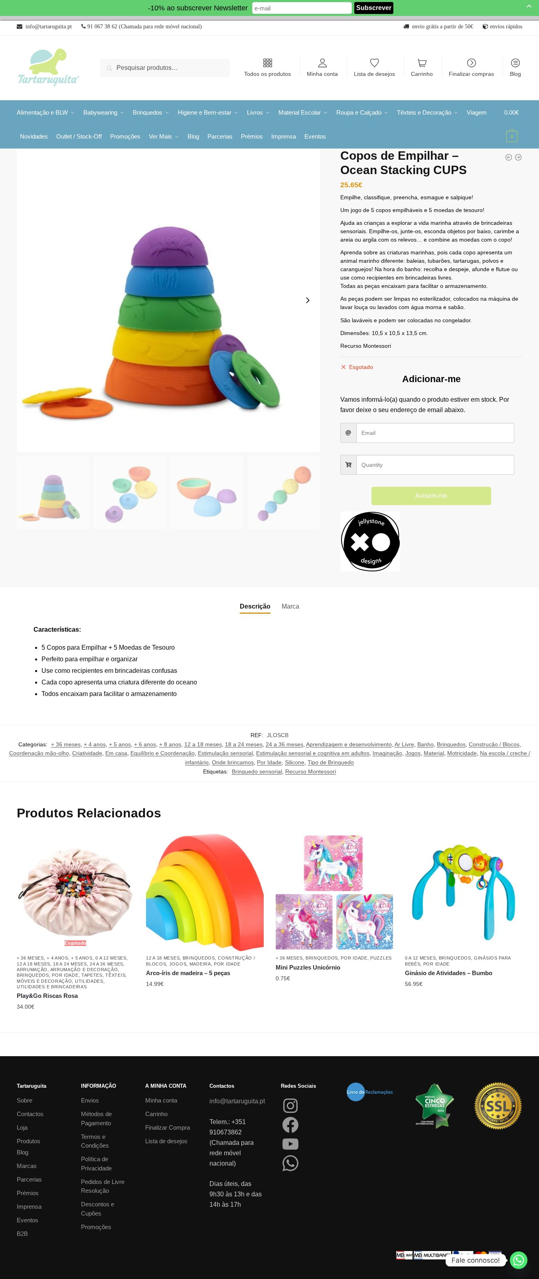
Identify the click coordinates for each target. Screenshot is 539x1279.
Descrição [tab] (255, 606)
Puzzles (381, 958)
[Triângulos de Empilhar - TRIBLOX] (518, 157)
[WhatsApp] (290, 1163)
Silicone (294, 762)
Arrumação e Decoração (84, 969)
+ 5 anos (120, 744)
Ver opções (334, 1023)
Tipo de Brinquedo (331, 762)
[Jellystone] (370, 543)
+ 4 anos (95, 744)
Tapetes (92, 975)
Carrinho (422, 74)
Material (434, 753)
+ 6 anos (145, 744)
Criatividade (87, 753)
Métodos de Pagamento (96, 1118)
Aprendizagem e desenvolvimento (349, 744)
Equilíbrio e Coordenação (162, 753)
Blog (515, 74)
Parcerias (29, 1179)
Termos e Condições (95, 1141)
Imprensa (29, 1206)
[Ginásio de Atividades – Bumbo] (463, 892)
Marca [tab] (290, 606)
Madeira (200, 964)
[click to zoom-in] (168, 300)
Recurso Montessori (310, 771)
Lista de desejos (374, 74)
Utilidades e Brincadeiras (52, 986)
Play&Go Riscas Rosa (47, 995)
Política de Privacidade (96, 1164)
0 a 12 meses (110, 958)
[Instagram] (290, 1105)
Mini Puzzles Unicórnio (308, 967)
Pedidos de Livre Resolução (102, 1186)
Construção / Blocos (494, 744)
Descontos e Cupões (97, 1209)
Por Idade (269, 762)
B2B (22, 1233)
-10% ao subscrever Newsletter (198, 8)
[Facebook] (290, 1124)
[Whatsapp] (518, 1260)
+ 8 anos (170, 744)
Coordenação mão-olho (39, 753)
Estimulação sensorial (225, 753)
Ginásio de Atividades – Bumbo (448, 973)
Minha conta (322, 74)
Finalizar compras (471, 74)
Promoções (96, 1226)
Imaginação (387, 753)
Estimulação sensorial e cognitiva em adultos (312, 753)
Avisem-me (431, 495)
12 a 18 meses (203, 744)
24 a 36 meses (284, 744)
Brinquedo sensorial (257, 771)
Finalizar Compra (167, 1127)
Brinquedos (451, 744)
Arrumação (32, 969)
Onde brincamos (233, 762)
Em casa (116, 753)
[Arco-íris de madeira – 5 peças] (204, 892)
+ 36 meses (66, 744)
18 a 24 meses (244, 744)
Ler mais (75, 1023)
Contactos (30, 1113)
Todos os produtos (267, 74)
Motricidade (462, 753)
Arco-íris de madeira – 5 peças (188, 973)
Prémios (28, 1193)
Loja (22, 1127)
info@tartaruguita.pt (237, 1101)
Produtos (28, 1141)
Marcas (27, 1165)
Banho (425, 744)
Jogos (413, 753)
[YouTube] (290, 1144)
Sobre (24, 1100)
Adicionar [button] (205, 1023)
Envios (90, 1100)
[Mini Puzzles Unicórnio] (334, 892)
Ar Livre (404, 744)
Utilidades (89, 981)
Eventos (27, 1220)
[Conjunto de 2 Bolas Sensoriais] (509, 157)
